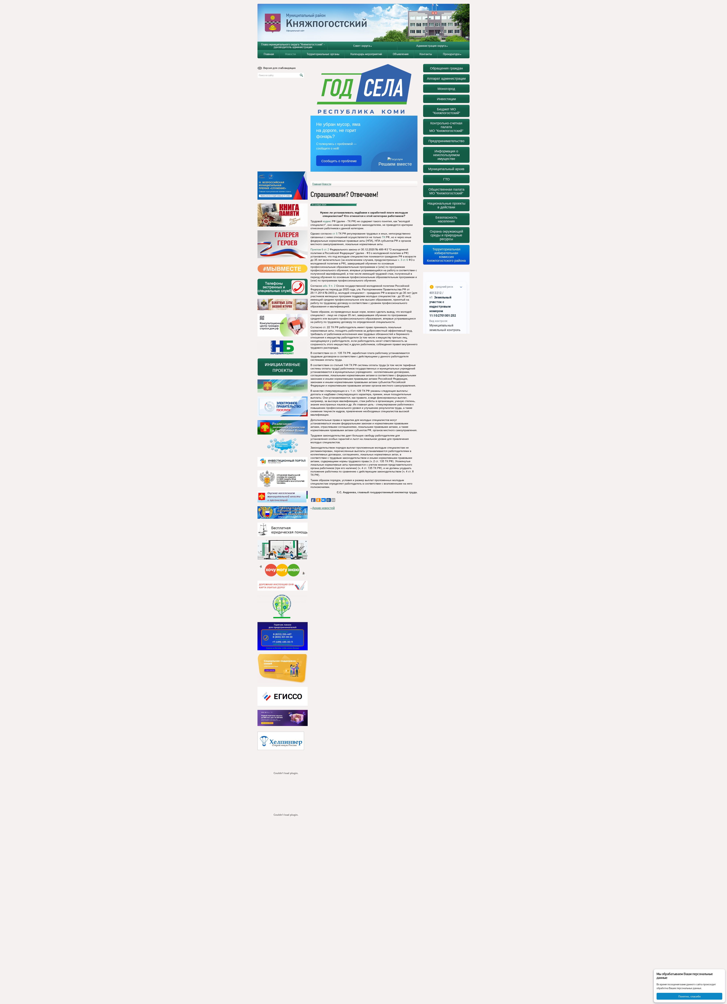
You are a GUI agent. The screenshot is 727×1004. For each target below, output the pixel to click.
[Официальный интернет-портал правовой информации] (282, 512)
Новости (290, 54)
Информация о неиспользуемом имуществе (446, 155)
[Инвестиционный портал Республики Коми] (282, 462)
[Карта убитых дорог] (282, 586)
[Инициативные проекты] (282, 367)
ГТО (446, 179)
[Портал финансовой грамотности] (282, 606)
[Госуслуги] (282, 406)
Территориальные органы (323, 54)
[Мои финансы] (282, 550)
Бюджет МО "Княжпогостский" (446, 111)
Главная (269, 54)
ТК (383, 237)
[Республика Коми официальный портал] (282, 386)
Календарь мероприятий (366, 54)
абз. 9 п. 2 (329, 285)
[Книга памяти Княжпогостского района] (282, 215)
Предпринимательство (446, 140)
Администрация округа (431, 46)
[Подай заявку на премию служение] (282, 185)
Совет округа (361, 46)
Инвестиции (446, 98)
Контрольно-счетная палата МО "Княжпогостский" (446, 127)
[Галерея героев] (282, 244)
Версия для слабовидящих (279, 68)
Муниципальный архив (446, 168)
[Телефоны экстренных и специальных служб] (282, 287)
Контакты (426, 54)
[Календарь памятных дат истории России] (282, 304)
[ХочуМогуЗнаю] (282, 570)
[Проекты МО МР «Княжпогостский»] (282, 427)
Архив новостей (323, 508)
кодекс (327, 221)
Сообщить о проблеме (339, 160)
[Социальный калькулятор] (282, 696)
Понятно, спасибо (689, 996)
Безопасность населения (446, 219)
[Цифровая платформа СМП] (282, 718)
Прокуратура (451, 54)
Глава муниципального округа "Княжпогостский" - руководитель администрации (293, 46)
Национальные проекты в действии (446, 205)
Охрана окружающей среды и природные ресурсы (446, 235)
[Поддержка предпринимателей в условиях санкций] (282, 636)
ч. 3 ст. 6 (403, 259)
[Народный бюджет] (282, 347)
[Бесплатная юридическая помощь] (282, 529)
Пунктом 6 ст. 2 (319, 249)
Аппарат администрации (446, 78)
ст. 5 (335, 233)
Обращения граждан (446, 68)
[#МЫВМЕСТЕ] (282, 268)
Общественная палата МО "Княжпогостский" (446, 191)
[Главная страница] (363, 22)
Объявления (401, 54)
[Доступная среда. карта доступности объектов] (282, 445)
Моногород (446, 88)
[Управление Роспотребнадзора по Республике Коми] (282, 478)
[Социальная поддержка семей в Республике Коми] (282, 668)
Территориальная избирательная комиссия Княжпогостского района (446, 255)
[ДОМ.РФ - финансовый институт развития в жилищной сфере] (282, 325)
